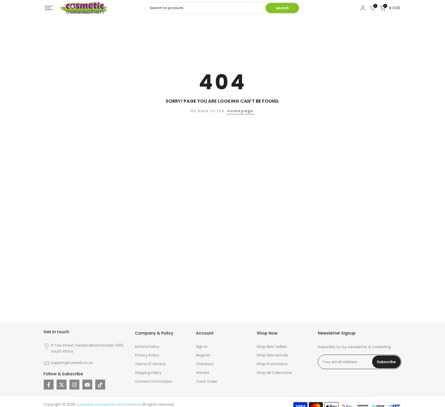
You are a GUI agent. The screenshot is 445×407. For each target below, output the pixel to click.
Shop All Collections (274, 372)
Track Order (206, 381)
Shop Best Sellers (272, 346)
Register (203, 355)
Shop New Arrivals (272, 355)
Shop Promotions (272, 364)
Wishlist (202, 372)
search (282, 8)
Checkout (205, 364)
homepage (240, 110)
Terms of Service (150, 364)
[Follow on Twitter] (61, 385)
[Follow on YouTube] (87, 385)
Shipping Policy (148, 372)
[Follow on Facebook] (49, 385)
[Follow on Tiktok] (100, 385)
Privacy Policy (147, 355)
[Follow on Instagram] (74, 385)
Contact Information (154, 381)
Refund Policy (147, 346)
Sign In (202, 346)
